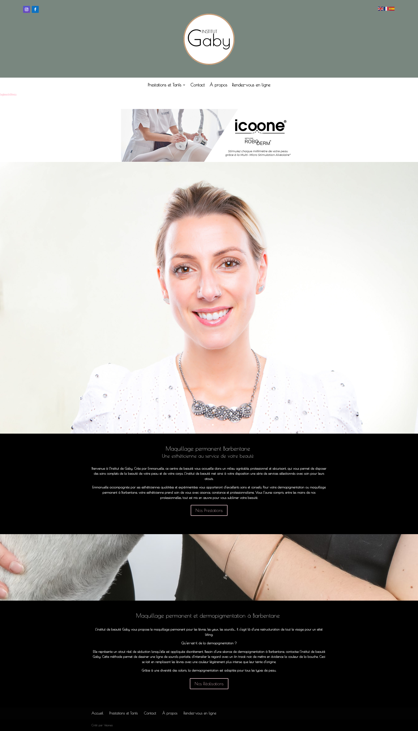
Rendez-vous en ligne (251, 85)
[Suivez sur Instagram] (26, 9)
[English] (381, 8)
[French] (386, 8)
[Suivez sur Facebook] (35, 9)
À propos (218, 85)
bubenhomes (8, 94)
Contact (197, 85)
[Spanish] (392, 8)
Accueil (97, 713)
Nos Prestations (209, 510)
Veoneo (108, 725)
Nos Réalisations (209, 683)
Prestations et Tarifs (164, 85)
